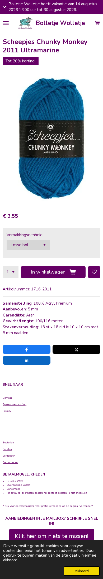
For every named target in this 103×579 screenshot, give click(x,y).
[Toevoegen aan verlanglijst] (94, 272)
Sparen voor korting (14, 404)
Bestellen (8, 442)
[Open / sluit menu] (6, 23)
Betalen (7, 449)
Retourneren (10, 462)
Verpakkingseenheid (25, 234)
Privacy (7, 411)
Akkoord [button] (82, 570)
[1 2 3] (10, 272)
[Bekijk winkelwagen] (97, 23)
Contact (7, 398)
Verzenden (9, 456)
